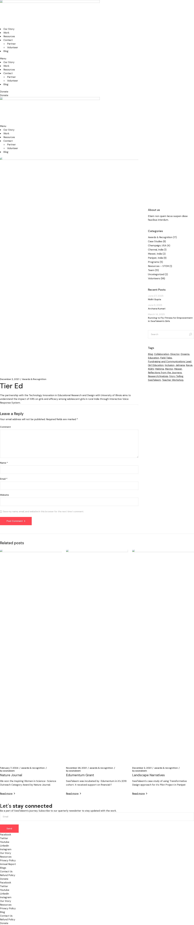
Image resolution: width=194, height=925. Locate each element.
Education (153, 357)
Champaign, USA (157, 245)
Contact (8, 40)
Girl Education (156, 365)
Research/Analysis (158, 376)
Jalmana (180, 365)
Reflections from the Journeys (165, 372)
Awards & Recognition (34, 379)
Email (3, 478)
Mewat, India (155, 253)
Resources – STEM (158, 266)
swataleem (7, 770)
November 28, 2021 (76, 768)
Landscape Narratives (148, 775)
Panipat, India (155, 257)
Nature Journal (11, 775)
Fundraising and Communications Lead (169, 361)
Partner (11, 43)
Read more (6, 793)
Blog (5, 51)
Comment (5, 427)
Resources (9, 36)
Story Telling (176, 376)
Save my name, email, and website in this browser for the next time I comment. (43, 511)
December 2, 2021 (9, 379)
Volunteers (154, 278)
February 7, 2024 (9, 768)
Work (6, 32)
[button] (97, 58)
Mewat (178, 368)
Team (151, 270)
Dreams (185, 354)
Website (4, 495)
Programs (153, 262)
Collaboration (161, 354)
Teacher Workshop (172, 380)
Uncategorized (156, 274)
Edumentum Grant (80, 775)
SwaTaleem (154, 380)
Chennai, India (155, 249)
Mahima (159, 368)
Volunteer (12, 47)
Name (4, 462)
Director (175, 354)
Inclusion (169, 365)
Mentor (169, 368)
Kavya (189, 365)
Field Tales (166, 357)
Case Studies (155, 241)
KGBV (151, 368)
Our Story (8, 29)
